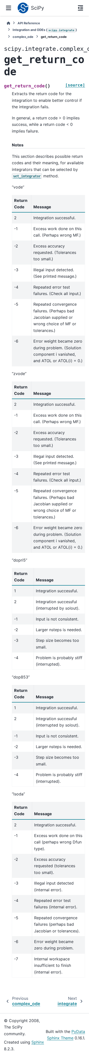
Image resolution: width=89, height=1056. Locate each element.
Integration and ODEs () (45, 30)
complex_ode (23, 37)
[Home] (8, 23)
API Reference (29, 23)
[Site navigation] (8, 8)
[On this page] (80, 8)
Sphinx (37, 1042)
